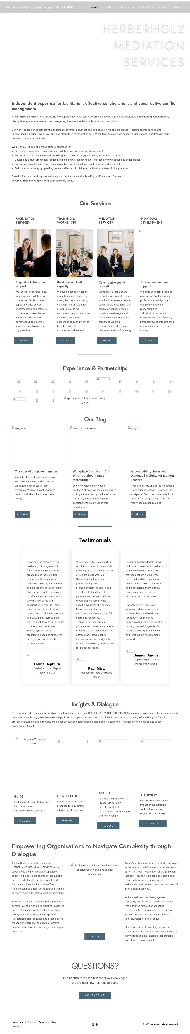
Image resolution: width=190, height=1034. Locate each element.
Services (125, 7)
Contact (176, 7)
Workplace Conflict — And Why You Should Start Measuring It (91, 476)
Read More (22, 514)
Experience (146, 7)
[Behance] (97, 1024)
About (107, 7)
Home (94, 7)
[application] (112, 7)
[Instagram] (92, 1024)
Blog (161, 7)
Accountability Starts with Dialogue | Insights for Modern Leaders (152, 476)
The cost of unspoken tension (36, 471)
